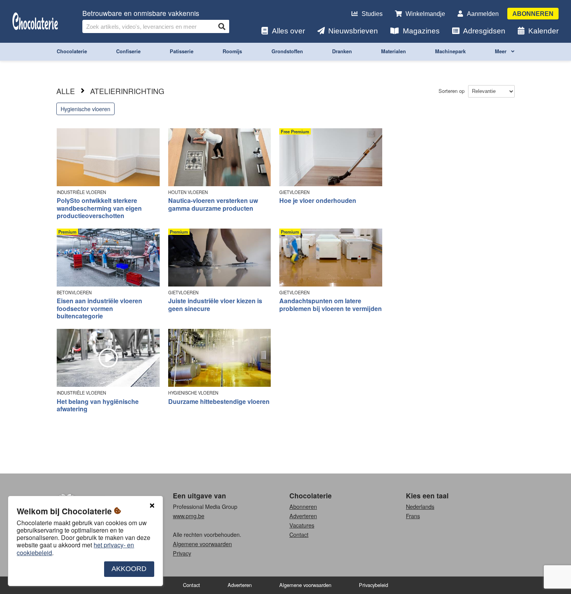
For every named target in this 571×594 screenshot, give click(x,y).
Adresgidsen (484, 31)
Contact (298, 534)
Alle (65, 91)
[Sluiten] (152, 505)
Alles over (288, 31)
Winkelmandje (425, 13)
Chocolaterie (310, 495)
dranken (342, 51)
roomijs (232, 51)
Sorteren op (452, 90)
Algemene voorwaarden (202, 544)
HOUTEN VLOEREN (188, 192)
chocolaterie (72, 51)
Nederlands (420, 506)
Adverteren (303, 516)
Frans (413, 516)
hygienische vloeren (85, 109)
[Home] (35, 21)
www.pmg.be (188, 516)
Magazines (421, 31)
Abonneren (533, 13)
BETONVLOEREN (74, 292)
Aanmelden (483, 13)
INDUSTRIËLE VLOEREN (81, 192)
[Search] (221, 26)
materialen (393, 51)
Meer (501, 51)
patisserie (181, 51)
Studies (372, 13)
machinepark (450, 51)
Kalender (543, 31)
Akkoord (128, 569)
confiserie (128, 51)
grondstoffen (287, 51)
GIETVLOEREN (294, 192)
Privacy (182, 553)
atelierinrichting (127, 91)
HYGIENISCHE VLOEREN (193, 393)
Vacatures (301, 525)
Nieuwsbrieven (353, 31)
